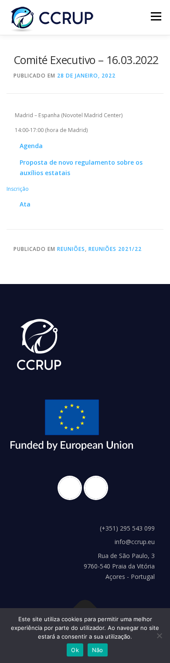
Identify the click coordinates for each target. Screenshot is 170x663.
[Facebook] (72, 488)
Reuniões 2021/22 (115, 249)
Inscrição (18, 189)
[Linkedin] (98, 488)
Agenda (31, 146)
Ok (75, 649)
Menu (155, 16)
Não (97, 649)
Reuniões (71, 249)
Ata (25, 204)
